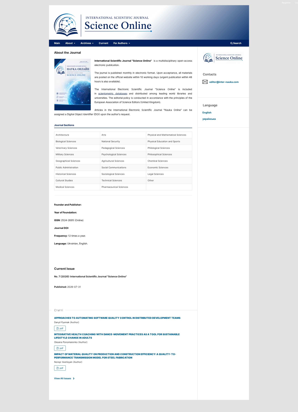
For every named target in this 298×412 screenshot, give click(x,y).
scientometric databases (112, 93)
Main (57, 43)
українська (209, 118)
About (69, 43)
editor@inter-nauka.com (224, 81)
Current (103, 43)
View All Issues (62, 378)
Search (237, 43)
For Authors (120, 43)
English (206, 112)
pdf (61, 328)
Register (286, 2)
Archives (86, 43)
